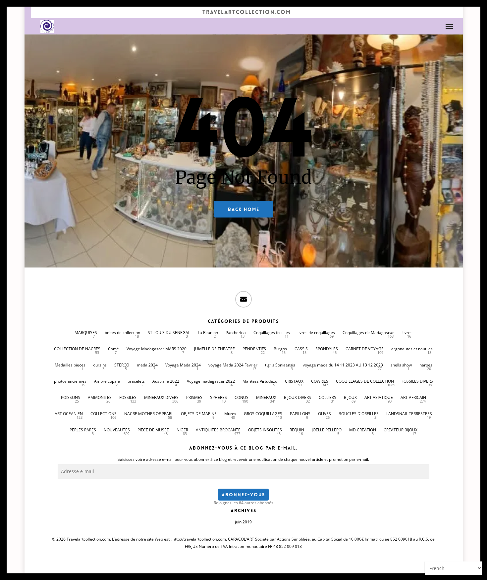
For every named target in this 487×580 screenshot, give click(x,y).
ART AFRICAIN (413, 397)
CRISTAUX (294, 381)
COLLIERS (327, 397)
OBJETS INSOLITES (265, 430)
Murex (230, 413)
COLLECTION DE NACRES (77, 349)
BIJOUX (350, 397)
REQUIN (297, 430)
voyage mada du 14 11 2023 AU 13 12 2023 (343, 365)
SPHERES (218, 397)
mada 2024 (147, 365)
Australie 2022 (165, 381)
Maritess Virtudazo (260, 381)
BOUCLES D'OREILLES (359, 413)
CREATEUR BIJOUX (400, 430)
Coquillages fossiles (271, 332)
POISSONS (70, 397)
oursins (100, 365)
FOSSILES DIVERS (417, 381)
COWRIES (319, 381)
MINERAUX (266, 397)
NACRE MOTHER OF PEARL (148, 413)
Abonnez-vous (243, 495)
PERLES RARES (83, 430)
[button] (450, 26)
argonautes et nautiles (412, 349)
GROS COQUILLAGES (263, 413)
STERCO (121, 365)
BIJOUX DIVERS (297, 397)
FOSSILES (127, 397)
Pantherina (236, 332)
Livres (407, 332)
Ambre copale (107, 381)
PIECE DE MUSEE (153, 430)
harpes (425, 365)
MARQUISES (86, 332)
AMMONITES (100, 397)
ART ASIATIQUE (378, 397)
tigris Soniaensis (280, 365)
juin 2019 (243, 522)
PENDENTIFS (254, 349)
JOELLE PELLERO (327, 430)
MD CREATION (362, 430)
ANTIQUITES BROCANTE (218, 430)
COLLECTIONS (103, 413)
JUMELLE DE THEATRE (214, 349)
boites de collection (122, 332)
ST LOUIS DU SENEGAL (169, 332)
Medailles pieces (70, 365)
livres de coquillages (316, 332)
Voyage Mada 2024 (183, 365)
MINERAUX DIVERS (161, 397)
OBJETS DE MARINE (199, 413)
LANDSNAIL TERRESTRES (409, 413)
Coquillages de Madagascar (368, 332)
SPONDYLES (326, 349)
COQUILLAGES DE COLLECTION (365, 381)
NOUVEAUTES (117, 430)
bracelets (136, 381)
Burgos (280, 349)
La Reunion (208, 332)
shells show (401, 365)
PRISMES (194, 397)
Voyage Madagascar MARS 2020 (157, 349)
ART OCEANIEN (69, 413)
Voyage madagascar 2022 (211, 381)
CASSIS (301, 349)
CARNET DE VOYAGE (365, 349)
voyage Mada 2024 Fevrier (232, 365)
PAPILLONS (300, 413)
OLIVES (324, 413)
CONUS (241, 397)
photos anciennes (70, 381)
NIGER (182, 430)
